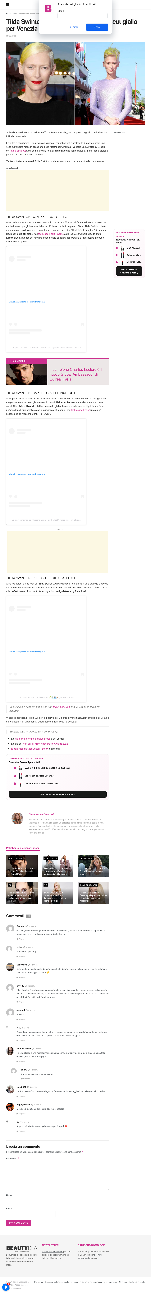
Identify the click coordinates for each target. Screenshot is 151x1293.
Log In (142, 1281)
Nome (9, 1195)
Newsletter (112, 1281)
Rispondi (22, 939)
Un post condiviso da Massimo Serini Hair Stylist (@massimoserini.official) (46, 347)
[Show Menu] (7, 4)
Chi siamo (38, 1281)
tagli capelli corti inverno (51, 233)
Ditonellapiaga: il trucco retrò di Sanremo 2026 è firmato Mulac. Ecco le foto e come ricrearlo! (21, 896)
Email (9, 1208)
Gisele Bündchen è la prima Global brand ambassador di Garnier (92, 871)
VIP (14, 13)
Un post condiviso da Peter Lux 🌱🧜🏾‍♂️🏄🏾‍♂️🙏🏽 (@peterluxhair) (46, 697)
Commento (12, 1158)
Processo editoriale (53, 1281)
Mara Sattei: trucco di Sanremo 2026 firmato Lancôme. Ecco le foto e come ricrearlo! (55, 896)
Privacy (76, 1281)
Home (8, 13)
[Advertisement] (57, 190)
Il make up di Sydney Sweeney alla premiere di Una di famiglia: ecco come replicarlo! (93, 896)
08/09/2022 (11, 35)
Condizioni (86, 1281)
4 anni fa (32, 926)
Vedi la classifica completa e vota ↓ (57, 794)
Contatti (67, 1281)
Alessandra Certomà (41, 814)
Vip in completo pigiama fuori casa (32, 738)
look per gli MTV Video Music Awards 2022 (45, 743)
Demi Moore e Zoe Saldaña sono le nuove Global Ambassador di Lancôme (56, 871)
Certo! (97, 27)
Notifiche (123, 1281)
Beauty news (15, 858)
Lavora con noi (99, 1281)
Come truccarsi (88, 885)
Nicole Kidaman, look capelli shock (29, 748)
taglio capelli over (80, 410)
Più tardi (73, 27)
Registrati (133, 1281)
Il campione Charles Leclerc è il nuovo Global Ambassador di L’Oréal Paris (21, 871)
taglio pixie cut (18, 150)
